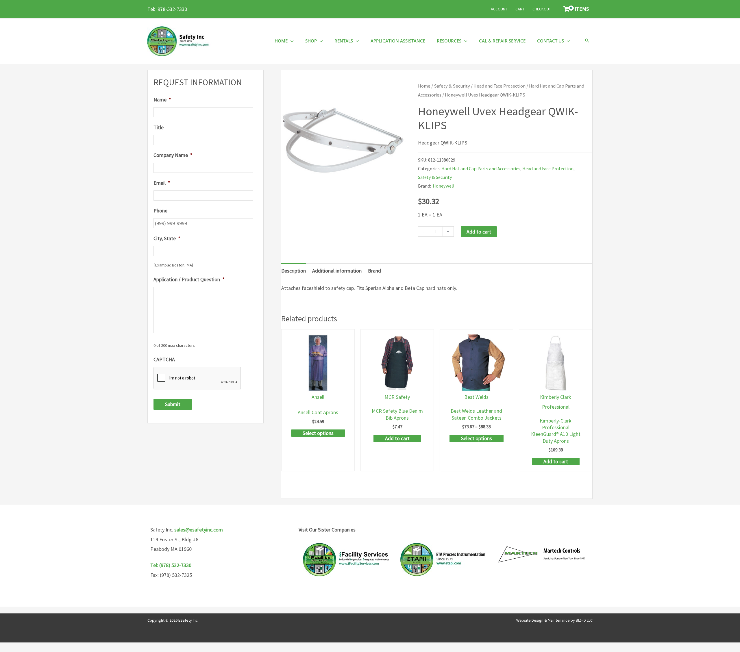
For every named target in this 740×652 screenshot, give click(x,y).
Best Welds (476, 397)
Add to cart (479, 231)
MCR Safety (397, 397)
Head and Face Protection (499, 86)
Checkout (541, 9)
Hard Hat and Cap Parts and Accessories (480, 168)
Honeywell (443, 186)
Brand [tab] (374, 270)
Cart (519, 9)
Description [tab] (293, 270)
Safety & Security (452, 86)
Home (424, 86)
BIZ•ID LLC (584, 620)
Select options (318, 433)
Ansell (318, 397)
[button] (587, 41)
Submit (172, 404)
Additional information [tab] (337, 270)
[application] (291, 41)
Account (499, 9)
